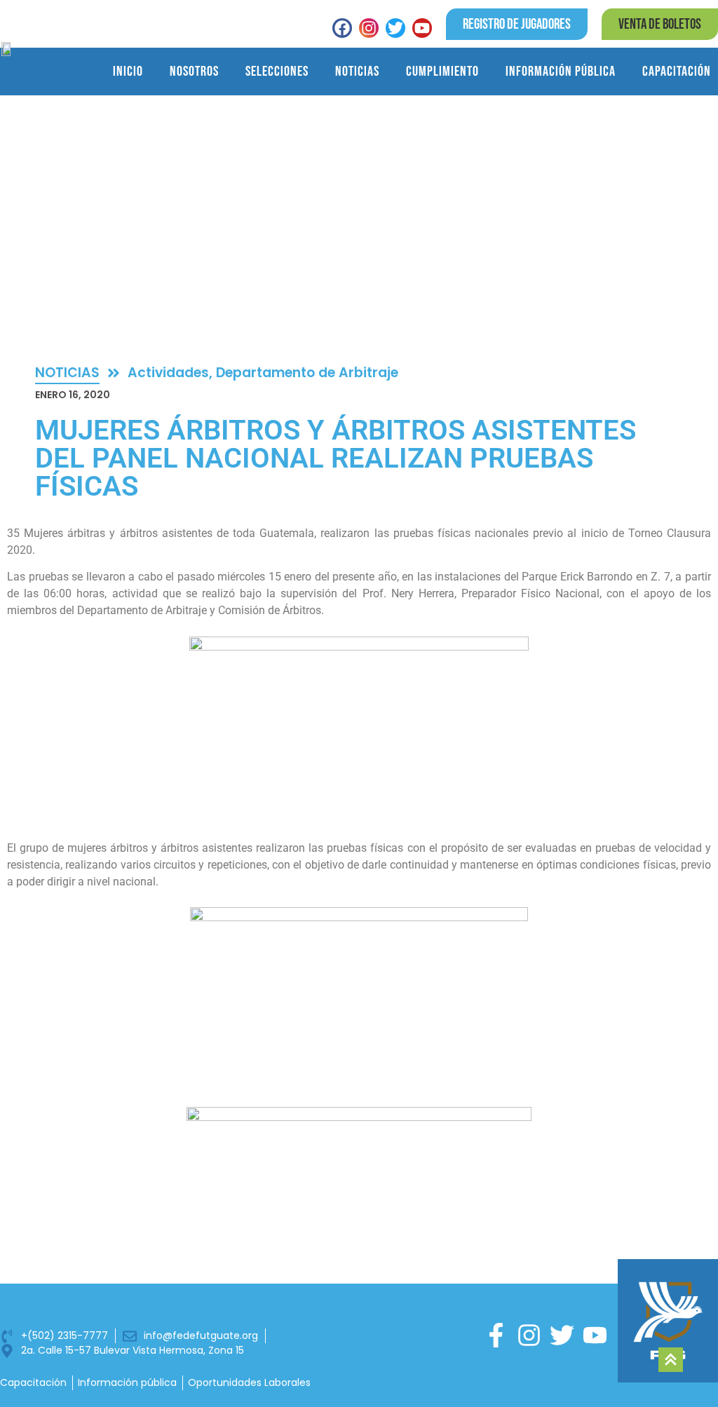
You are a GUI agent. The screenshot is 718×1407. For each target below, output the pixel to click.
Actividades (168, 372)
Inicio (128, 71)
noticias (67, 372)
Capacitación (676, 71)
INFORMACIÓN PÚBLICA (561, 71)
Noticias (357, 71)
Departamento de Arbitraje (307, 372)
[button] (660, 24)
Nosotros (194, 71)
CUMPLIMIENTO (442, 71)
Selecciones (277, 71)
